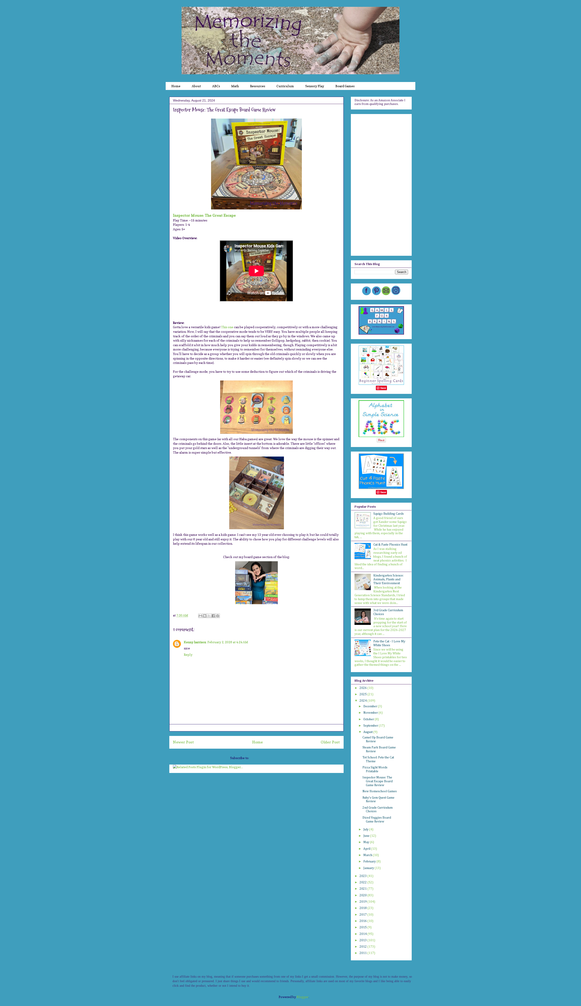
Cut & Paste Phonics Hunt (390, 544)
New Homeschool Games (379, 791)
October (369, 719)
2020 (363, 895)
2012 (363, 946)
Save (383, 388)
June (366, 835)
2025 (363, 694)
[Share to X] (209, 616)
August (368, 732)
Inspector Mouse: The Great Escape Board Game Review (377, 781)
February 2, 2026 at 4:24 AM (227, 642)
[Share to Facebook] (213, 616)
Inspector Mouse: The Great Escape (204, 215)
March (368, 855)
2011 (363, 953)
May (366, 842)
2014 (363, 934)
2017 (363, 914)
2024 (363, 700)
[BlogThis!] (204, 616)
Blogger (302, 997)
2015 (363, 927)
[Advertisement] (381, 184)
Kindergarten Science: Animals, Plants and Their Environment (388, 579)
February (370, 861)
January (369, 868)
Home (257, 742)
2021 (363, 888)
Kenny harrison (195, 642)
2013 (363, 940)
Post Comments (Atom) (266, 758)
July (366, 829)
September (371, 725)
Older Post (330, 742)
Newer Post (183, 742)
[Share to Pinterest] (217, 616)
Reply (188, 654)
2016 (363, 921)
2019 (363, 901)
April (367, 848)
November (371, 712)
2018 (363, 908)
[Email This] (200, 616)
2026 (363, 688)
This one (227, 327)
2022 (363, 882)
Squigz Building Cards (388, 513)
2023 (363, 876)
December (370, 706)
